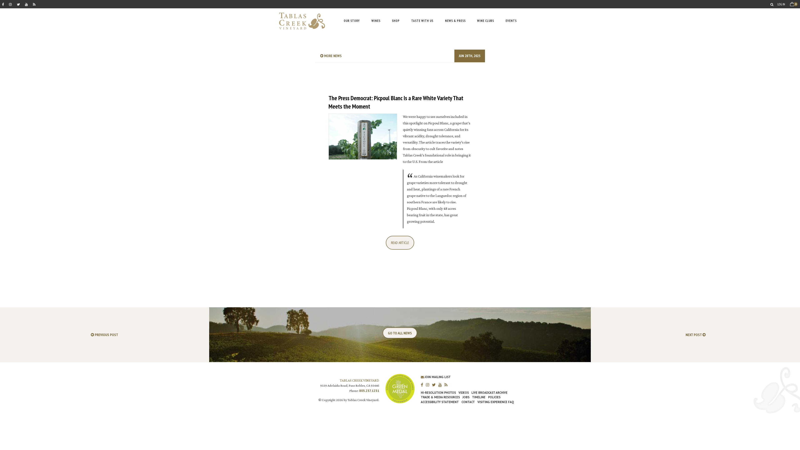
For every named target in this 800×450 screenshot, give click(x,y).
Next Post (694, 335)
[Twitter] (18, 4)
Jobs (465, 397)
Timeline (478, 397)
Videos (464, 392)
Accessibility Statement (440, 402)
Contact (468, 402)
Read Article (400, 242)
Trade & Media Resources (440, 397)
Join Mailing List (437, 377)
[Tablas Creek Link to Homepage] (300, 21)
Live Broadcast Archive (489, 392)
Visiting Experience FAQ (496, 402)
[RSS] (34, 4)
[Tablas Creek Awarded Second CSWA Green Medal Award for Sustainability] (400, 388)
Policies (494, 397)
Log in (781, 4)
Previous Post (106, 335)
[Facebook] (3, 4)
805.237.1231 (369, 391)
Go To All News (400, 333)
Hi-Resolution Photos (438, 392)
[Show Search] (772, 4)
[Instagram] (10, 4)
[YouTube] (26, 4)
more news (332, 55)
